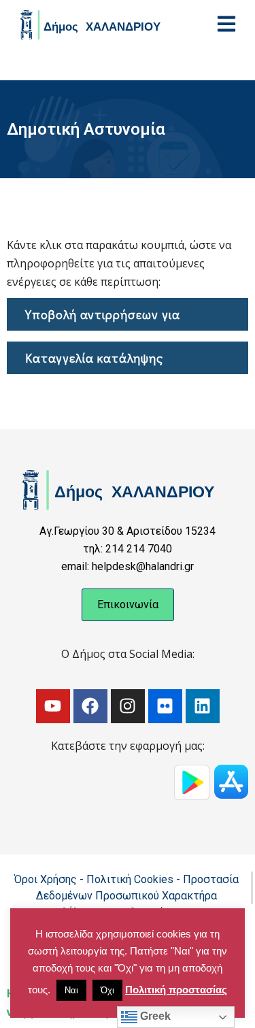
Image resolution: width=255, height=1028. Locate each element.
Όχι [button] (107, 990)
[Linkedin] (203, 706)
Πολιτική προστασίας (176, 989)
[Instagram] (128, 706)
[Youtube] (53, 706)
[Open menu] (226, 24)
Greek (154, 1016)
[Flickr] (165, 706)
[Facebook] (90, 706)
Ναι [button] (71, 990)
